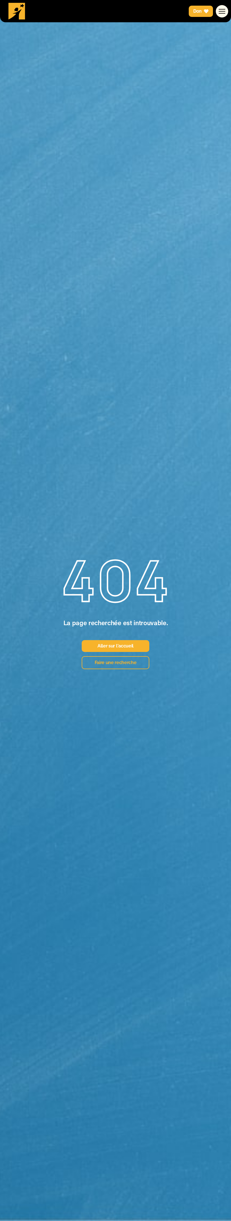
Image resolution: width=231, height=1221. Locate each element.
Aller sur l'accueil (115, 646)
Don (197, 11)
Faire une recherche (116, 662)
